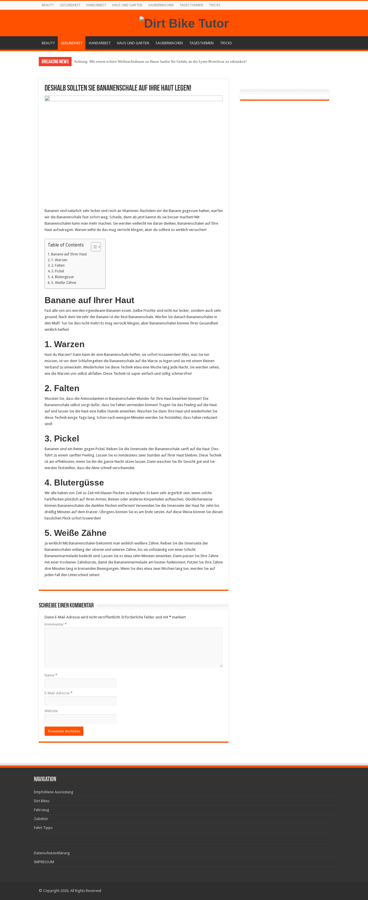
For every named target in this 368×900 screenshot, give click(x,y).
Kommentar (56, 624)
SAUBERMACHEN (161, 5)
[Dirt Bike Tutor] (184, 22)
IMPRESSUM (44, 862)
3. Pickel (57, 271)
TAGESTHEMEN (191, 5)
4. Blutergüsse (62, 277)
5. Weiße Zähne (63, 283)
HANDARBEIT (96, 5)
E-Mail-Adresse (58, 693)
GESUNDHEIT (70, 5)
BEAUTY (48, 5)
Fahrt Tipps (43, 828)
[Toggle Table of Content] (93, 247)
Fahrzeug (41, 810)
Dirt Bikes (41, 801)
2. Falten (58, 265)
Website (51, 711)
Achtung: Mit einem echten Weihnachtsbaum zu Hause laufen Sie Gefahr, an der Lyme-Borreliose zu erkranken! (160, 61)
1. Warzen (59, 260)
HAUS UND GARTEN (127, 5)
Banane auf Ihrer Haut (69, 254)
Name (51, 675)
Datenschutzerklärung (52, 853)
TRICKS (215, 5)
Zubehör (41, 819)
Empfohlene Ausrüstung (53, 792)
